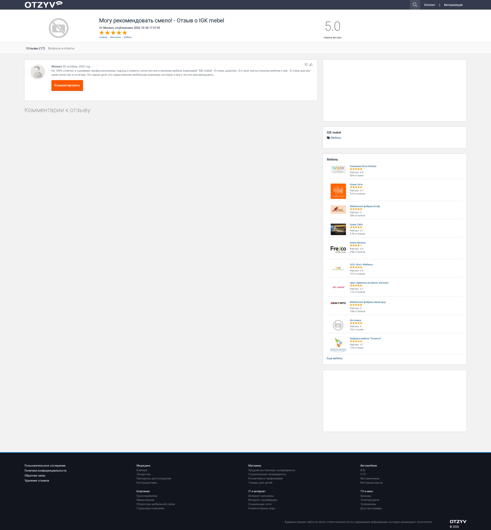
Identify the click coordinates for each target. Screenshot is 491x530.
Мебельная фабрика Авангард (368, 302)
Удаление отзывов (37, 480)
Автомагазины (369, 478)
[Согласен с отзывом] (311, 64)
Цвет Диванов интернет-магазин (369, 282)
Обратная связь (35, 475)
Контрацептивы (147, 482)
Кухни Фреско (358, 242)
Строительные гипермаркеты (267, 474)
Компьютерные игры (261, 508)
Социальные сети (259, 504)
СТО (363, 474)
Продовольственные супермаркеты (271, 470)
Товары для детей (260, 482)
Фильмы (365, 496)
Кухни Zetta (356, 224)
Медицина (143, 465)
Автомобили (368, 465)
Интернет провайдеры (262, 500)
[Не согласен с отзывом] (306, 64)
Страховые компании (150, 508)
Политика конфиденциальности (45, 470)
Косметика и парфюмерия (265, 478)
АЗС (363, 470)
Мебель (336, 137)
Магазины (254, 465)
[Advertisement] (395, 90)
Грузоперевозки (147, 496)
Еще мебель (335, 358)
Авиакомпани (145, 500)
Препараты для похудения (154, 478)
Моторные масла (371, 482)
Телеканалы (368, 504)
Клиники (142, 470)
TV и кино (366, 491)
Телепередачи (369, 500)
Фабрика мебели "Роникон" (365, 338)
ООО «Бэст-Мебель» (361, 264)
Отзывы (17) (35, 48)
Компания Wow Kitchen (363, 166)
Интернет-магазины (261, 496)
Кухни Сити (356, 184)
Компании (143, 491)
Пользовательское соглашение (45, 465)
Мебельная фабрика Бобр (365, 206)
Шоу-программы (371, 508)
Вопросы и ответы (61, 48)
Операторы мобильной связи (156, 504)
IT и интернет (257, 491)
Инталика (355, 320)
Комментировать (67, 85)
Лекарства (143, 474)
